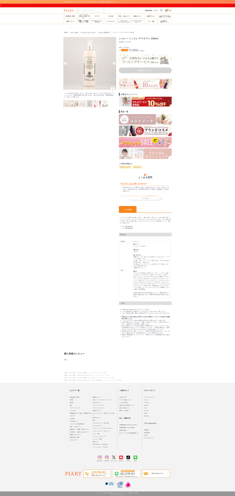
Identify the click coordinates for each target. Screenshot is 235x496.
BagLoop (146, 416)
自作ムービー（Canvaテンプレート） (102, 399)
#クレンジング (125, 167)
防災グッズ (95, 441)
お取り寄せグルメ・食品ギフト (101, 444)
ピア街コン (147, 402)
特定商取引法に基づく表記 (112, 492)
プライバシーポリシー (123, 492)
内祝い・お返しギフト (75, 426)
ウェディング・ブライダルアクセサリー (103, 428)
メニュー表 (73, 410)
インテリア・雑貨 (97, 439)
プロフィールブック (75, 408)
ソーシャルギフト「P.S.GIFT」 (101, 447)
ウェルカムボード (97, 425)
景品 (94, 420)
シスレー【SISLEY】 (97, 380)
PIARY (65, 372)
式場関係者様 (128, 424)
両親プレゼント (97, 417)
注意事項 (136, 492)
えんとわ (146, 410)
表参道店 (146, 430)
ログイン (156, 10)
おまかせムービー (97, 402)
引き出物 (72, 418)
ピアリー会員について (125, 399)
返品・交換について (124, 408)
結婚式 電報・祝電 (74, 437)
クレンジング (92, 377)
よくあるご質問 (123, 402)
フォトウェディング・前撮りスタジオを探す (164, 16)
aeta (145, 408)
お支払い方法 (122, 397)
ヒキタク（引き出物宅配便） (77, 424)
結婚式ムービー (97, 397)
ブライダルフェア (148, 438)
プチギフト (73, 416)
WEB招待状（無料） (70, 16)
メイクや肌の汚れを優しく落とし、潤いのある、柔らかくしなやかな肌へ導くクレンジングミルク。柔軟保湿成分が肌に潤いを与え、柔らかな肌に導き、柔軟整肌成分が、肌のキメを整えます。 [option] (89, 95)
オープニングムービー (98, 405)
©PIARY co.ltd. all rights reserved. (117, 494)
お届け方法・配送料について (126, 405)
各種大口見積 (122, 430)
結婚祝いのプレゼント (75, 434)
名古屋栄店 (147, 432)
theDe (146, 413)
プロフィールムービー (98, 408)
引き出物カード (74, 421)
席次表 (71, 402)
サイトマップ (99, 492)
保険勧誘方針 (131, 492)
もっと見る (145, 198)
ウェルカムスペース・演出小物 (101, 423)
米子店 (146, 435)
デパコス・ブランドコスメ (83, 375)
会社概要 (105, 492)
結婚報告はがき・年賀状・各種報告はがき (81, 413)
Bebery (146, 405)
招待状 (71, 399)
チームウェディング (149, 397)
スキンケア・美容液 (82, 372)
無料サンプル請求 (124, 410)
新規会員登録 (148, 10)
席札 (71, 405)
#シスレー (137, 167)
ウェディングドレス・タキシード (101, 431)
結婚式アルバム (151, 16)
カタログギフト (74, 440)
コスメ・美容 (72, 372)
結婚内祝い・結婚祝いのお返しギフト (79, 429)
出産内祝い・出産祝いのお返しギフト (79, 432)
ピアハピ (146, 399)
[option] (89, 63)
